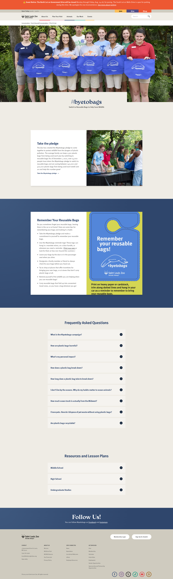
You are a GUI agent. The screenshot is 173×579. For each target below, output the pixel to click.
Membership (92, 551)
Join (120, 11)
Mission (46, 548)
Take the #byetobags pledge (47, 173)
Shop (145, 11)
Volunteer (91, 554)
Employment (92, 560)
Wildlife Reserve (48, 554)
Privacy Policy (48, 560)
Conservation (26, 23)
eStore (68, 557)
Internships (92, 557)
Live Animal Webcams (72, 554)
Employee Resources (72, 560)
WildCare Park (48, 551)
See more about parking (107, 5)
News (67, 548)
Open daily (24, 559)
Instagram (103, 522)
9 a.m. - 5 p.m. (30, 11)
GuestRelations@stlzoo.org (29, 556)
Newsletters (69, 551)
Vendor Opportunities (94, 563)
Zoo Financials (48, 557)
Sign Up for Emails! (142, 537)
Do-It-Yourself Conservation (39, 23)
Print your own (69, 248)
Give (132, 11)
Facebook (92, 522)
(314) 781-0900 (26, 553)
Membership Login (120, 537)
